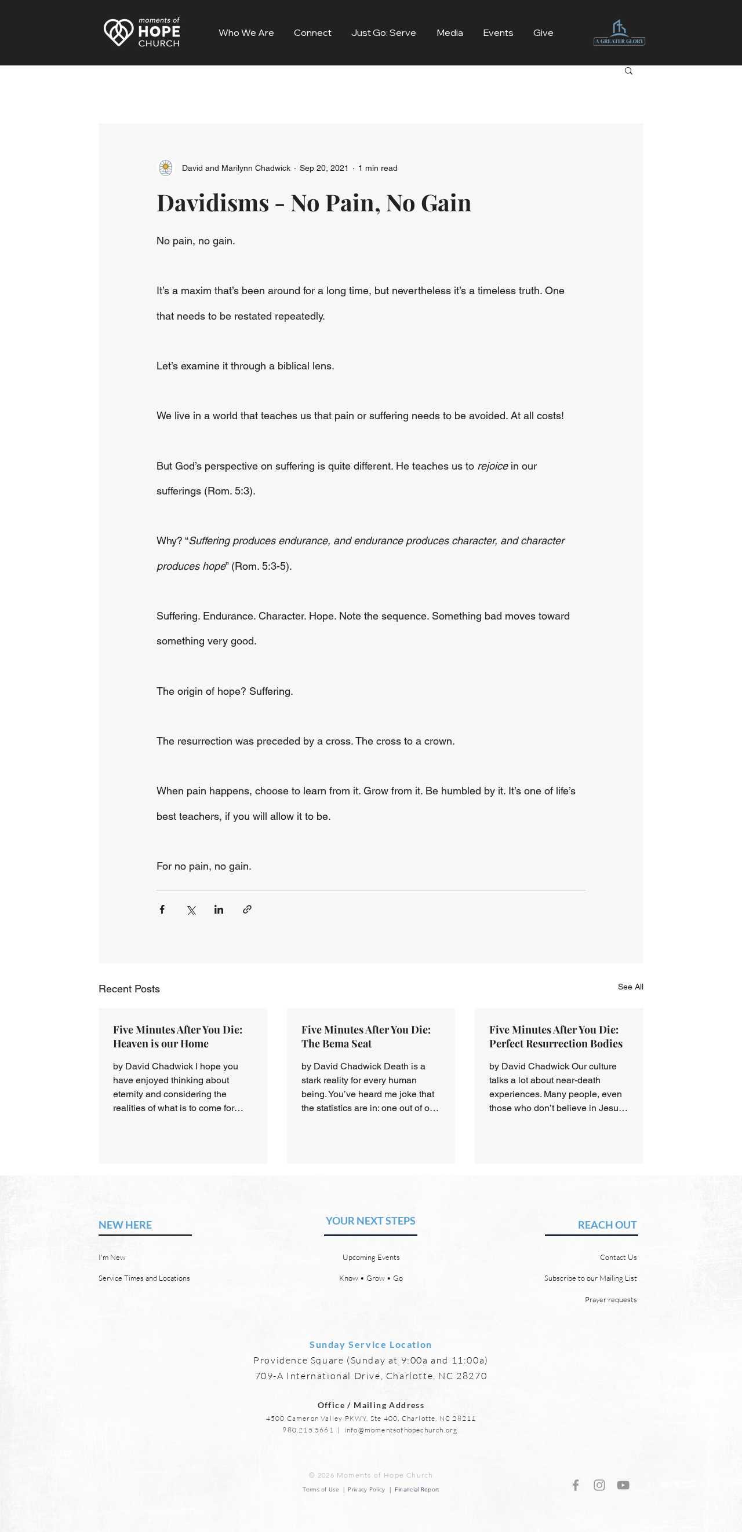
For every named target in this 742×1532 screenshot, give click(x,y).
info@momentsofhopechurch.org (401, 1429)
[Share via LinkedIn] (218, 909)
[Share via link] (247, 909)
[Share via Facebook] (162, 909)
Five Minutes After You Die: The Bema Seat (366, 1036)
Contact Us (618, 1257)
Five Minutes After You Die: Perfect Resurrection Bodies (556, 1036)
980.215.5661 (307, 1429)
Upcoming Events (371, 1257)
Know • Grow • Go (371, 1277)
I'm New (112, 1257)
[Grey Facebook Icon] (575, 1485)
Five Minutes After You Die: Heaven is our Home (177, 1036)
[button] (246, 32)
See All (630, 986)
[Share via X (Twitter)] (190, 909)
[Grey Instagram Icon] (599, 1485)
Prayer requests (611, 1299)
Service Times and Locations (144, 1277)
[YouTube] (623, 1485)
